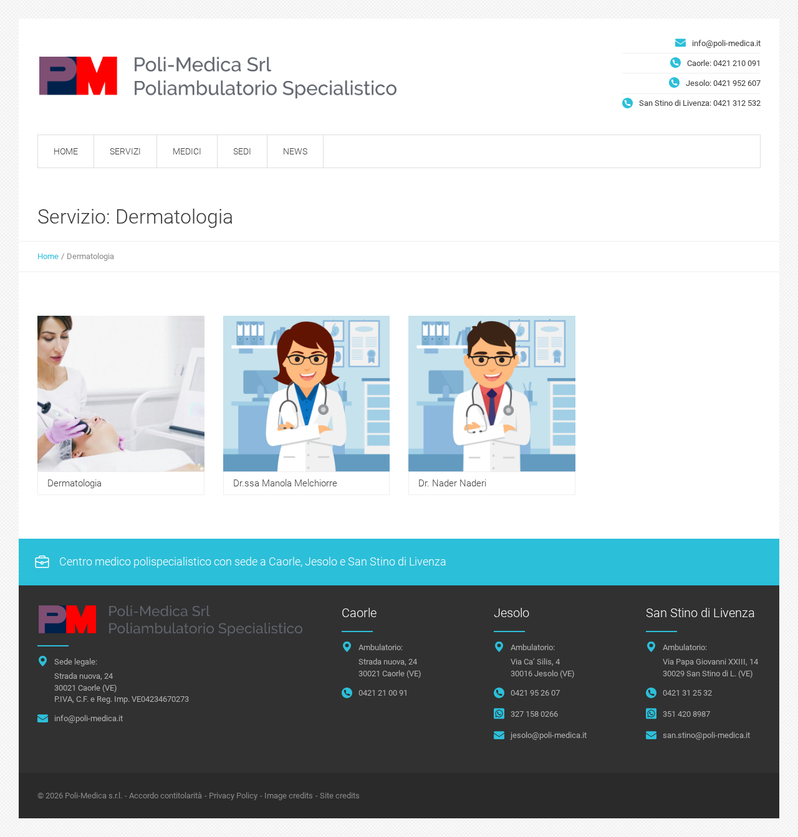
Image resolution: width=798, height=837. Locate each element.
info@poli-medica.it (726, 43)
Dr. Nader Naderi (452, 483)
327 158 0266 (534, 714)
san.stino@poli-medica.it (706, 735)
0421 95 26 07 (535, 693)
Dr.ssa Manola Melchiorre (285, 483)
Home (48, 256)
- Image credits (286, 795)
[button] (762, 814)
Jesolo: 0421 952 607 (723, 83)
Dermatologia (74, 483)
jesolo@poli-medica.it (549, 735)
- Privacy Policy (230, 795)
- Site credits (337, 795)
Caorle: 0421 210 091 (724, 63)
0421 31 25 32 (687, 693)
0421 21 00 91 (383, 693)
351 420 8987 (686, 714)
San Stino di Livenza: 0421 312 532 (700, 103)
